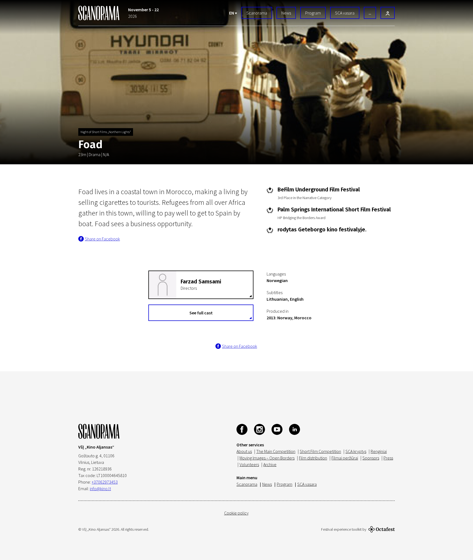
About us (244, 451)
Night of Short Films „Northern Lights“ (105, 132)
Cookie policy (236, 513)
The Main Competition (275, 451)
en (232, 13)
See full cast (201, 312)
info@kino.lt (100, 488)
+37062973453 (105, 482)
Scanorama (256, 13)
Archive (269, 464)
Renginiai (379, 451)
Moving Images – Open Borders (267, 458)
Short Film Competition (320, 451)
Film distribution (313, 458)
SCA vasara (344, 13)
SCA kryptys (355, 451)
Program (313, 13)
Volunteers (249, 464)
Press (388, 458)
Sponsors (370, 458)
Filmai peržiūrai (344, 458)
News (286, 13)
